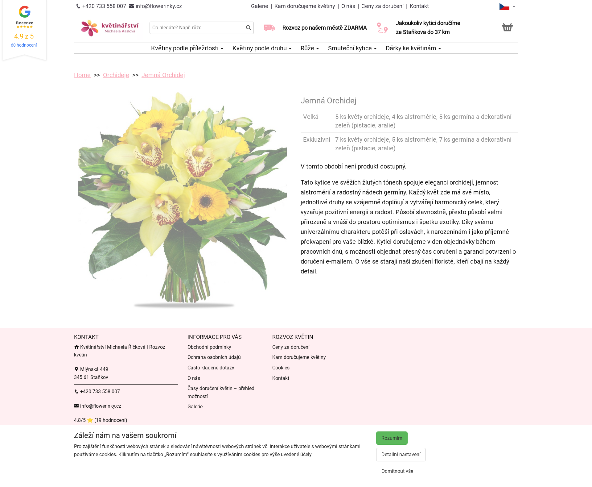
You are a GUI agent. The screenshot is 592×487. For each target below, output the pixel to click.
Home (82, 75)
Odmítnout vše (397, 471)
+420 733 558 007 (103, 6)
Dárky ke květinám (412, 48)
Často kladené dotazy (210, 368)
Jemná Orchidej (163, 75)
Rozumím (391, 438)
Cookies (281, 368)
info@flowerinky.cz (158, 6)
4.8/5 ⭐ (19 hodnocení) (100, 420)
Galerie (260, 6)
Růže (308, 48)
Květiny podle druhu (260, 48)
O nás (348, 6)
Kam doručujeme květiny (305, 6)
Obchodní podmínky (209, 347)
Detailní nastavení (401, 454)
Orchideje (116, 75)
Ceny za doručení (382, 6)
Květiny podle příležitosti (185, 48)
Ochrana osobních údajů (214, 357)
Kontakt (419, 6)
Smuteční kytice (350, 48)
